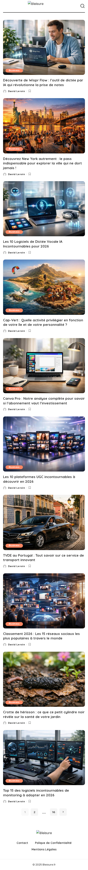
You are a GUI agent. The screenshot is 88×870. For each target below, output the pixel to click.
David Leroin (16, 91)
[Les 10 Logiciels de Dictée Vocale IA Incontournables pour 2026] (44, 208)
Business (14, 70)
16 (53, 812)
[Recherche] (82, 6)
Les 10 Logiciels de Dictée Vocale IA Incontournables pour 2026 (32, 243)
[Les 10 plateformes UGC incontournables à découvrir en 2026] (44, 444)
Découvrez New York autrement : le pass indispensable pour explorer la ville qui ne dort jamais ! (42, 163)
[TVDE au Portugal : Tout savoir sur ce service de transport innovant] (44, 522)
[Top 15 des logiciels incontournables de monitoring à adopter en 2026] (44, 757)
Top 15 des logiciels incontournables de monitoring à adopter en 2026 (36, 792)
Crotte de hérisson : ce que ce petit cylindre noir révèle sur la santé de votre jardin (44, 714)
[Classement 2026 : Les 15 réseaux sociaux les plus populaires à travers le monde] (44, 600)
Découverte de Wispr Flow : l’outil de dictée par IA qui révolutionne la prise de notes (43, 82)
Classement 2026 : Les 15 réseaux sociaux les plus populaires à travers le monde (41, 635)
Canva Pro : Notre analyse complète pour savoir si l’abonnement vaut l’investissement (44, 400)
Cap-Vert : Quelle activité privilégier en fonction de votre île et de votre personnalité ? (43, 322)
